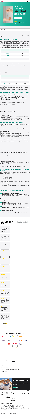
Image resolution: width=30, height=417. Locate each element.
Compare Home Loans (17, 18)
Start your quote (15, 387)
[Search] (28, 1)
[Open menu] (1, 1)
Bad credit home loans (4, 366)
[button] (15, 364)
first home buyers (19, 98)
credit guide (5, 409)
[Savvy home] (4, 1)
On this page (3, 29)
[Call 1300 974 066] (27, 1)
